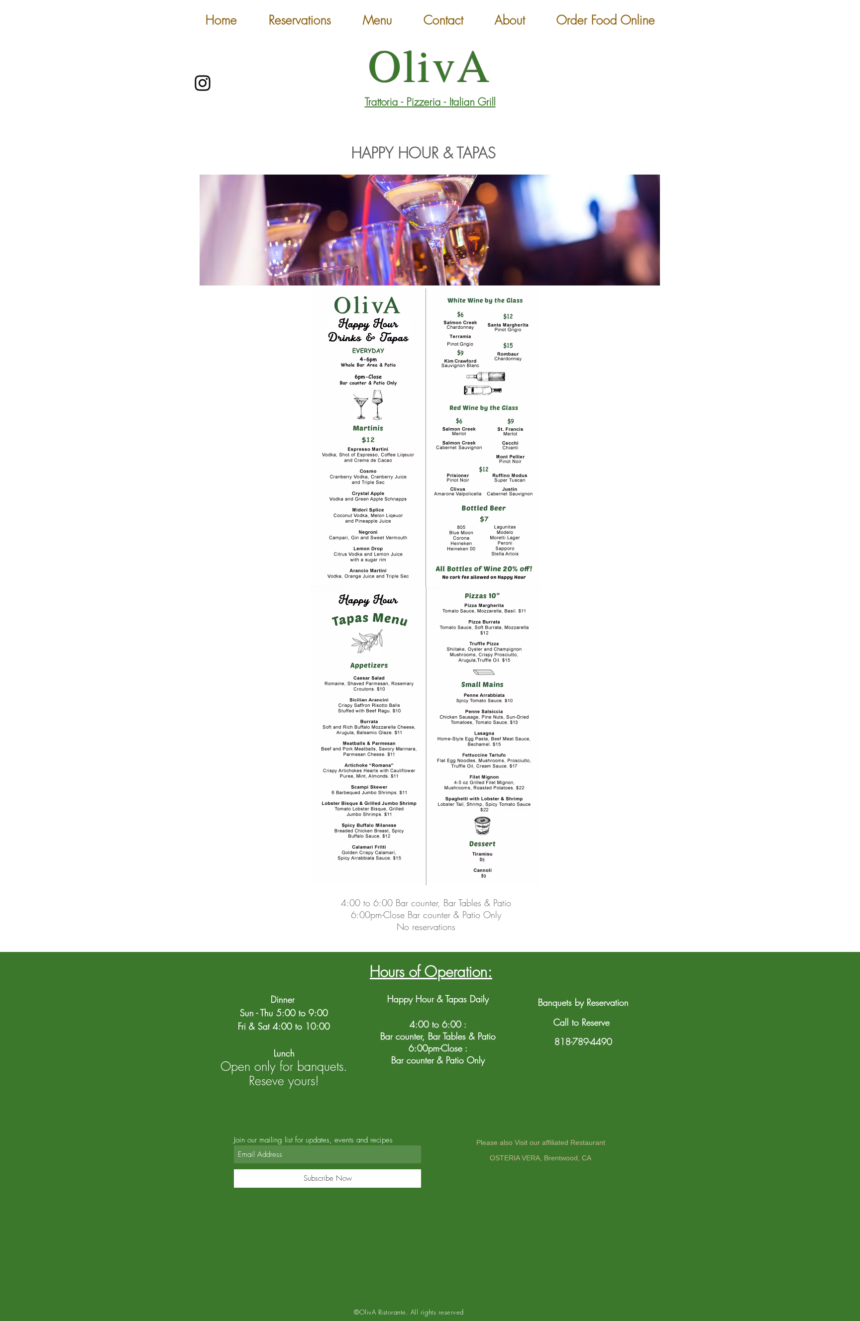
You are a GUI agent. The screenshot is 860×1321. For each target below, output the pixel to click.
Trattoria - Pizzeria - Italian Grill (430, 101)
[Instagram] (202, 83)
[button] (377, 20)
